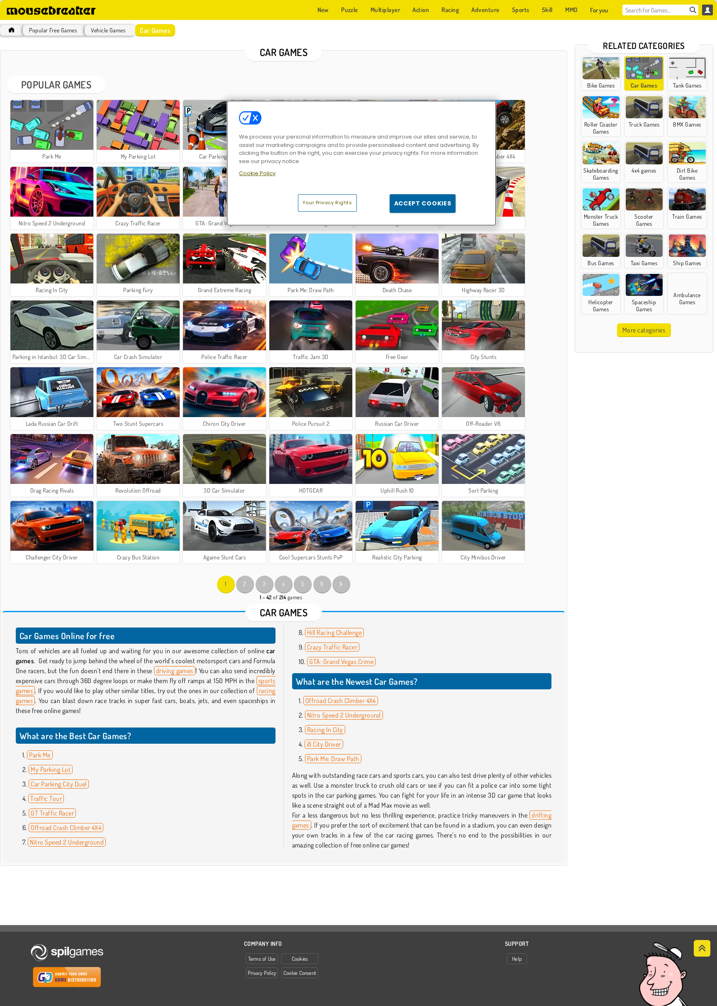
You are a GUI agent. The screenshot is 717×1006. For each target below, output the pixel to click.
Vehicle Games (108, 30)
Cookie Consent (299, 972)
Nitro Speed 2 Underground (67, 842)
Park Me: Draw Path (333, 758)
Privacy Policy (262, 972)
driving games (174, 671)
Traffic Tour (46, 798)
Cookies (300, 958)
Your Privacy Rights (327, 202)
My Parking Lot (51, 769)
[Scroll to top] (702, 948)
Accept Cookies (422, 203)
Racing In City (325, 729)
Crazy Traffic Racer (332, 647)
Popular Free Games (53, 30)
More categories (643, 330)
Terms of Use (262, 958)
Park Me (39, 755)
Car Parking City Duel (58, 784)
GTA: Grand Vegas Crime (341, 661)
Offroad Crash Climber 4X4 (66, 827)
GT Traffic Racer (52, 813)
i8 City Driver (324, 744)
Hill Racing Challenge (334, 632)
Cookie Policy (257, 173)
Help (517, 958)
